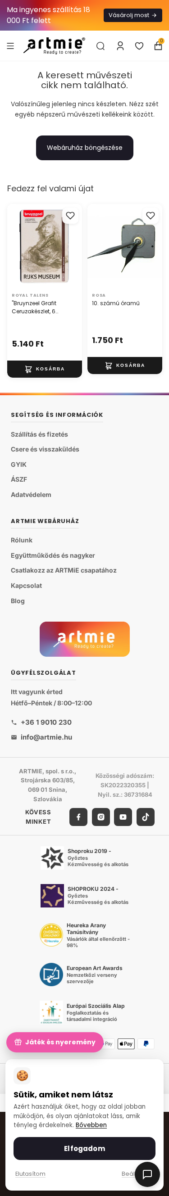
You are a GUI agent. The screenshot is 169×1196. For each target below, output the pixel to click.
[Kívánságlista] (139, 46)
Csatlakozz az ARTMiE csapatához (64, 570)
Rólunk (21, 540)
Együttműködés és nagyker (53, 555)
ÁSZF (19, 479)
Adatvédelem (31, 494)
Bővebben (91, 1125)
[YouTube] (123, 817)
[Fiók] (120, 46)
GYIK (19, 464)
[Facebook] (78, 817)
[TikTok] (146, 817)
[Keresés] (100, 46)
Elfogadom (84, 1148)
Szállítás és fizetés (39, 434)
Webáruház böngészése (85, 147)
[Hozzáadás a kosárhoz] (44, 368)
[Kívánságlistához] (70, 216)
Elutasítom (30, 1174)
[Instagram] (101, 817)
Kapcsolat (26, 585)
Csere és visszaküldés (45, 449)
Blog (18, 601)
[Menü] (10, 45)
